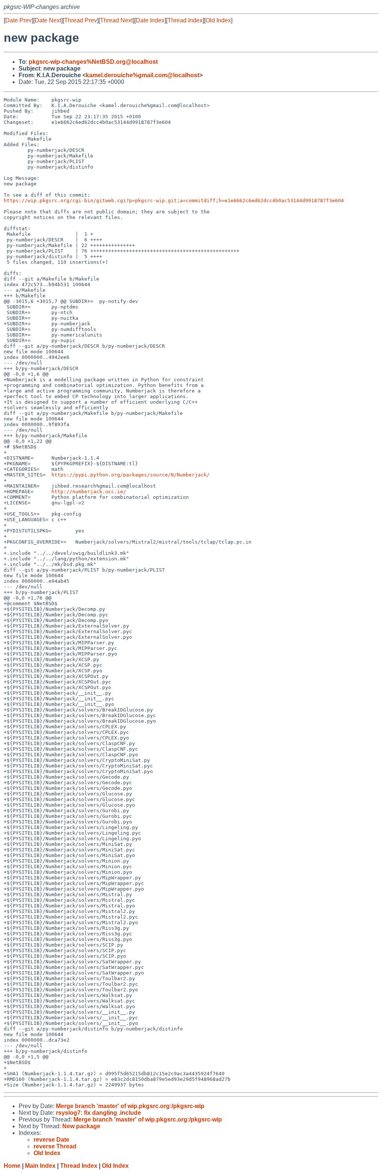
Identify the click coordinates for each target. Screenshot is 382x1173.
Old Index (218, 20)
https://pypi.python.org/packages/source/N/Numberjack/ (130, 475)
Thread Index (185, 20)
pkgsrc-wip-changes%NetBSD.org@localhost (93, 62)
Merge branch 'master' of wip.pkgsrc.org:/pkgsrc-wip (130, 1106)
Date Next (48, 20)
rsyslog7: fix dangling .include (98, 1113)
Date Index (150, 20)
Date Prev (18, 20)
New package (81, 1126)
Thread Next (116, 20)
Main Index (40, 1166)
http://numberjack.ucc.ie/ (88, 491)
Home (12, 1166)
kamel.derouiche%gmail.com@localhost (142, 75)
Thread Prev (80, 20)
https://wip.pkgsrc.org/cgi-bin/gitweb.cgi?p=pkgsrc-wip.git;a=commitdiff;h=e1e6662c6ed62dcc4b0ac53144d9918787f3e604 (174, 200)
